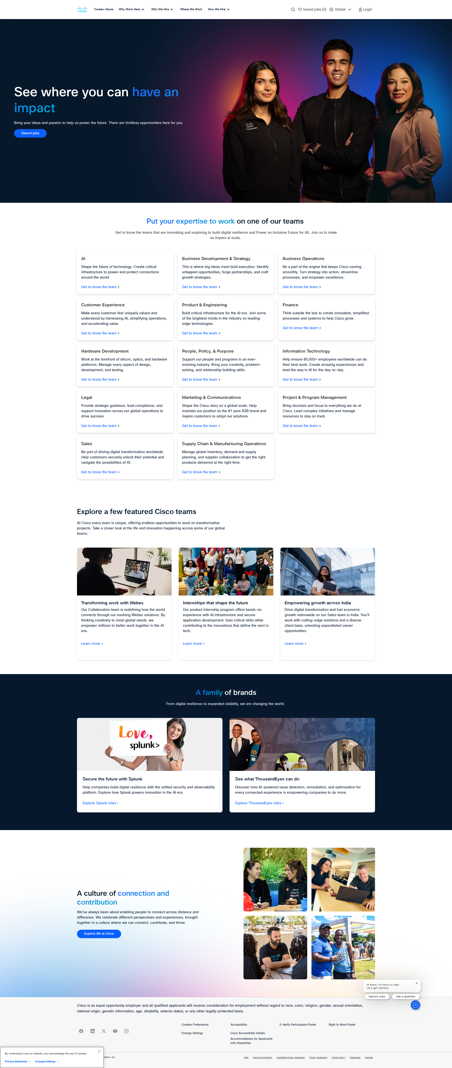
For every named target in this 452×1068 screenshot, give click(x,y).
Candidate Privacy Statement (290, 1058)
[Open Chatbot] (415, 1005)
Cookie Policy (338, 1058)
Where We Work (191, 9)
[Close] (99, 1051)
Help (246, 1058)
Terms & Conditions (262, 1058)
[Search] (293, 9)
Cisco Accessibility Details (247, 1033)
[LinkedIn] (92, 1031)
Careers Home (103, 9)
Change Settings (192, 1033)
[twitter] (104, 1031)
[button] (365, 9)
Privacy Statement (318, 1058)
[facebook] (81, 1031)
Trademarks (355, 1058)
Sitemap (369, 1058)
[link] (30, 133)
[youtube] (115, 1031)
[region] (52, 1057)
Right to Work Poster (342, 1024)
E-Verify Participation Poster (298, 1024)
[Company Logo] (83, 9)
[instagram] (126, 1031)
